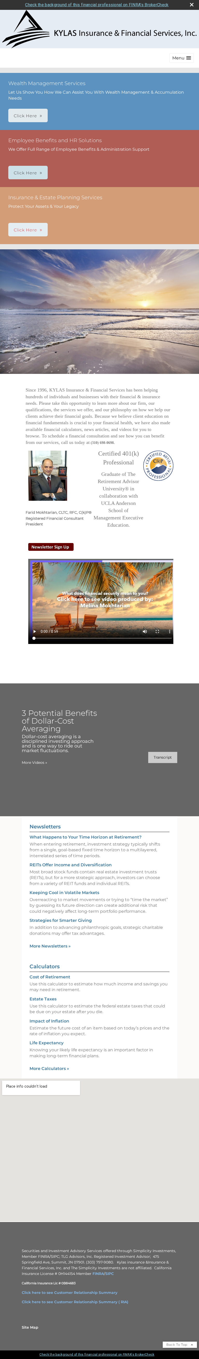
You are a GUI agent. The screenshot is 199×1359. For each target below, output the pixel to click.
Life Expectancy (46, 1042)
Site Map (30, 1327)
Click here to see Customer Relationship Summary (69, 1292)
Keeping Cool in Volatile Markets (64, 892)
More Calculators (49, 1068)
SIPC (109, 1273)
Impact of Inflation (49, 1021)
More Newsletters (50, 946)
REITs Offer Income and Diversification (71, 864)
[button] (181, 58)
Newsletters (45, 826)
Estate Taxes (43, 999)
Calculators (45, 966)
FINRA (98, 1273)
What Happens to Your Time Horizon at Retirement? (85, 837)
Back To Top (177, 1345)
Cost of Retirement (50, 976)
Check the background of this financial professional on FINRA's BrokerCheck (96, 4)
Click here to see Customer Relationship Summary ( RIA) (75, 1302)
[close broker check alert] (192, 5)
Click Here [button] (25, 115)
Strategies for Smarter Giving (61, 920)
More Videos (34, 762)
